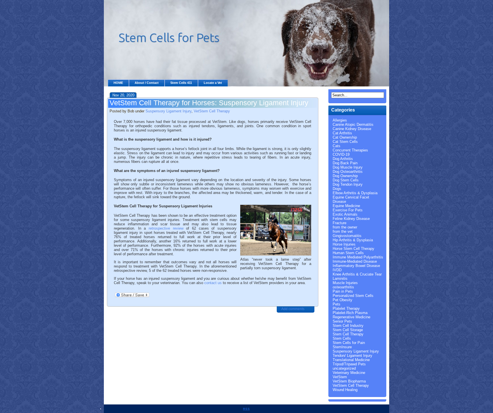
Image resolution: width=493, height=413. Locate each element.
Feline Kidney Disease (351, 218)
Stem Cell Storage (348, 330)
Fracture (339, 223)
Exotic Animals (345, 214)
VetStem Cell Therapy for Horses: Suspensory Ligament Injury (209, 103)
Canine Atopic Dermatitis (353, 124)
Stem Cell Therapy (348, 334)
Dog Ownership (345, 176)
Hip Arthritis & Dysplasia (353, 240)
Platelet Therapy (346, 308)
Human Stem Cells (348, 253)
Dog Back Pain (345, 163)
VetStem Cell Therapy (212, 111)
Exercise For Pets (348, 210)
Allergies (340, 120)
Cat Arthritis (342, 133)
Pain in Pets (343, 291)
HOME (118, 82)
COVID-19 (341, 154)
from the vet (343, 231)
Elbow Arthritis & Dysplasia (355, 193)
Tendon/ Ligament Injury (352, 355)
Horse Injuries (344, 244)
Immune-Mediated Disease (355, 261)
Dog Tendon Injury (348, 184)
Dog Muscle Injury (348, 167)
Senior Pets (342, 321)
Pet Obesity (342, 300)
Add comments (292, 309)
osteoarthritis (343, 287)
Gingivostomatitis (347, 236)
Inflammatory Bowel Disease (356, 266)
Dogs (337, 189)
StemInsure (342, 347)
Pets (336, 304)
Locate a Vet (213, 82)
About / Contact (147, 82)
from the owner (345, 227)
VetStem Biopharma (349, 381)
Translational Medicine (351, 360)
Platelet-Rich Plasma (350, 313)
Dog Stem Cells (346, 180)
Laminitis (340, 278)
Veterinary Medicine (349, 373)
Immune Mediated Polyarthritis (358, 257)
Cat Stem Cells (345, 141)
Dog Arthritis (343, 159)
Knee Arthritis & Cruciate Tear (357, 274)
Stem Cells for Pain (349, 343)
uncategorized (344, 368)
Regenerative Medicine (351, 317)
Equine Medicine (346, 206)
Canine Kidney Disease (352, 129)
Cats (336, 146)
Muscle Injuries (345, 283)
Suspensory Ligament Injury (168, 111)
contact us (213, 283)
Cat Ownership (345, 137)
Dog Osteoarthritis (348, 171)
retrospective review (166, 228)
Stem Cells (342, 338)
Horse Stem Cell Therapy (353, 248)
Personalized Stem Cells (353, 295)
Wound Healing (345, 390)
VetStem (340, 377)
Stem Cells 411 (181, 82)
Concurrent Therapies (350, 150)
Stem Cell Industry (348, 325)
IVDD (337, 270)
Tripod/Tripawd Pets (349, 364)
